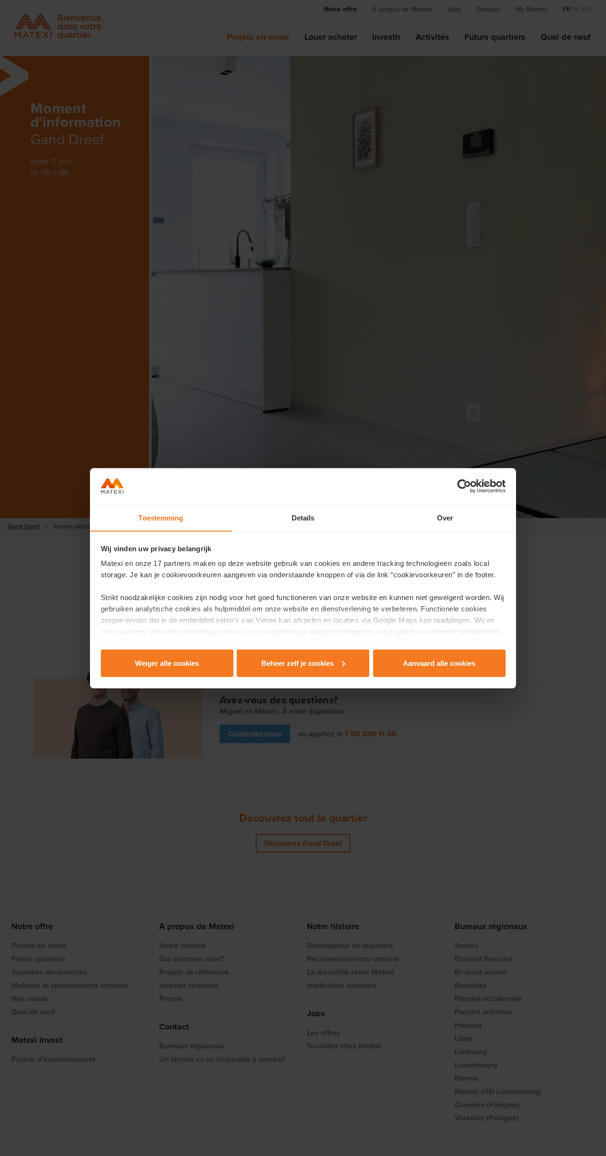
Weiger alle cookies (167, 663)
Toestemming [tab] (160, 517)
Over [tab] (445, 517)
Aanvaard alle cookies (439, 663)
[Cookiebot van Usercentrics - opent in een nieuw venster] (464, 486)
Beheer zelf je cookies (297, 663)
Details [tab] (303, 517)
